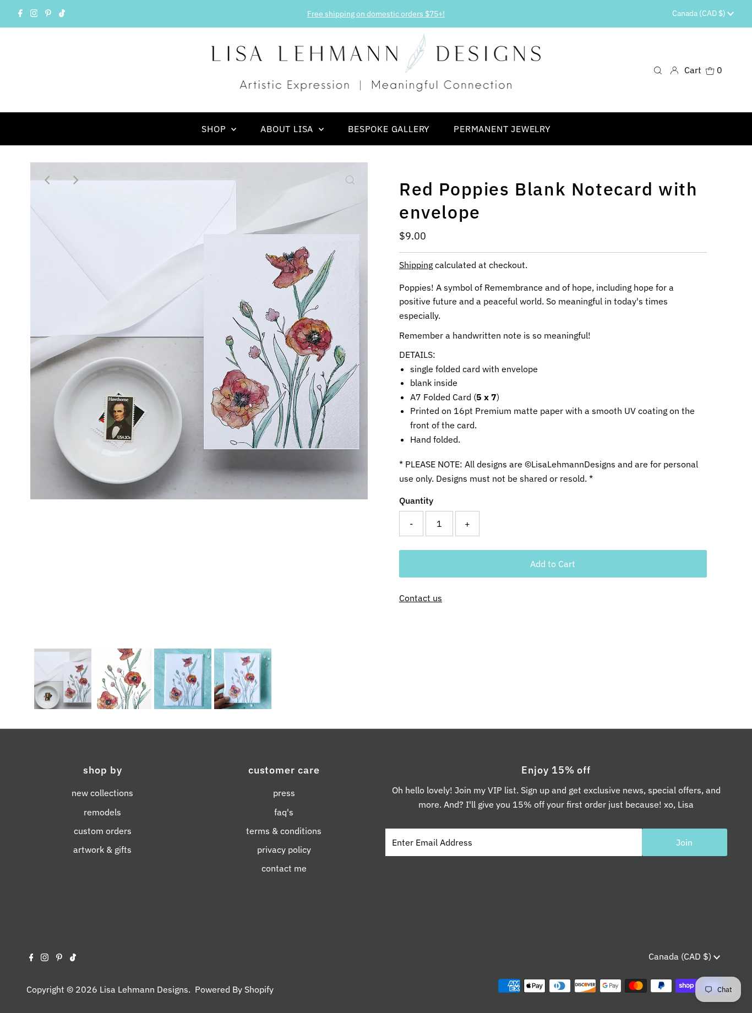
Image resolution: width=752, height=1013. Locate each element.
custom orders (103, 830)
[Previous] (48, 180)
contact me (284, 868)
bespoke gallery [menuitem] (388, 128)
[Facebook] (20, 14)
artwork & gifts (102, 849)
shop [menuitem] (214, 128)
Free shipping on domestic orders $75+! (376, 14)
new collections (102, 792)
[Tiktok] (62, 14)
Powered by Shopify (234, 989)
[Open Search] (658, 69)
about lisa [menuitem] (288, 128)
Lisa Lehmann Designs (144, 989)
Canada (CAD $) (699, 13)
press (284, 792)
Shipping (416, 264)
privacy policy (284, 849)
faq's (283, 812)
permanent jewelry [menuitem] (502, 128)
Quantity (416, 500)
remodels (102, 812)
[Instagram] (34, 14)
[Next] (75, 180)
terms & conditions (283, 830)
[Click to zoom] (350, 180)
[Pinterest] (48, 14)
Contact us (420, 597)
